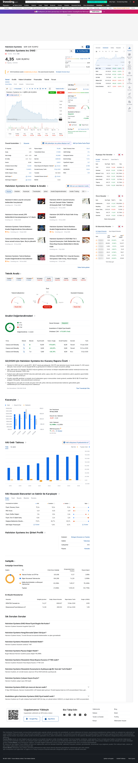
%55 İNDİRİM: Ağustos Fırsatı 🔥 (97, 2)
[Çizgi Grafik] (11, 89)
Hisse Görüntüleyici (88, 5)
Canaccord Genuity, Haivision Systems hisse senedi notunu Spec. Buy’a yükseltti (20, 240)
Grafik (14, 79)
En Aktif (98, 159)
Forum (53, 79)
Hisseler (6, 8)
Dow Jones (99, 74)
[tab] (9, 279)
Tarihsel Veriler (30, 84)
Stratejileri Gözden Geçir (63, 72)
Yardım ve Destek (98, 717)
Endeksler (105, 47)
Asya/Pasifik (104, 8)
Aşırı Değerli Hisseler (115, 231)
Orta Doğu (96, 8)
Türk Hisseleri (27, 8)
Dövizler (98, 47)
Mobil (116, 713)
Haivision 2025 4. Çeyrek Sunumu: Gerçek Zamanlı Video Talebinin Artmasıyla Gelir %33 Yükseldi (62, 202)
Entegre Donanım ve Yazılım (80, 537)
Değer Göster (84, 58)
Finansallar (38, 79)
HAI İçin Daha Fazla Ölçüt (81, 143)
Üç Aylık (13, 447)
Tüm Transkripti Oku (83, 388)
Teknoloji (87, 541)
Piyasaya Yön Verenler (104, 155)
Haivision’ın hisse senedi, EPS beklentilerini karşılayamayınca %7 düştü (20, 216)
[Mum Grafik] (7, 89)
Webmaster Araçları (120, 720)
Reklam (95, 713)
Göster (37, 524)
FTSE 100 (98, 83)
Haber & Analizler (25, 79)
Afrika (110, 8)
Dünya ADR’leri (68, 8)
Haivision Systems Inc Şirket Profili (24, 532)
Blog (115, 709)
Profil (15, 84)
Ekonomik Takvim (76, 5)
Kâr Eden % (105, 159)
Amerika (85, 8)
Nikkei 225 (99, 80)
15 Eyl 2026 (57, 169)
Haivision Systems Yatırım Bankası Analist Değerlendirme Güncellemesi (18, 228)
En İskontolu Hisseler (103, 226)
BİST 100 (98, 68)
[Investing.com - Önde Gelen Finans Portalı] (10, 2)
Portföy (116, 717)
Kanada (87, 548)
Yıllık (6, 447)
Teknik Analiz (12, 273)
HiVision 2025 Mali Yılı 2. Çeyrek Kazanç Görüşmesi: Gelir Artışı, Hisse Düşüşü (64, 257)
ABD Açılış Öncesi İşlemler (39, 8)
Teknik (46, 79)
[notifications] (130, 2)
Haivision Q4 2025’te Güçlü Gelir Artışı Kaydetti (64, 216)
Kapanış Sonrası (51, 8)
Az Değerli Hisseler (101, 231)
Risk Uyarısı (132, 758)
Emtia (112, 47)
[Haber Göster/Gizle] (50, 89)
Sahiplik (21, 84)
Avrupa (90, 8)
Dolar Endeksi (99, 86)
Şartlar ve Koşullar (108, 758)
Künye (95, 720)
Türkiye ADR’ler (77, 8)
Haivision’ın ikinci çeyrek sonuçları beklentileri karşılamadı (18, 201)
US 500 (98, 77)
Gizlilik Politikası (121, 758)
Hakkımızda (96, 709)
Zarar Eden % (115, 159)
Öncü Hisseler (101, 196)
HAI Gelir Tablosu (14, 442)
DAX (97, 71)
